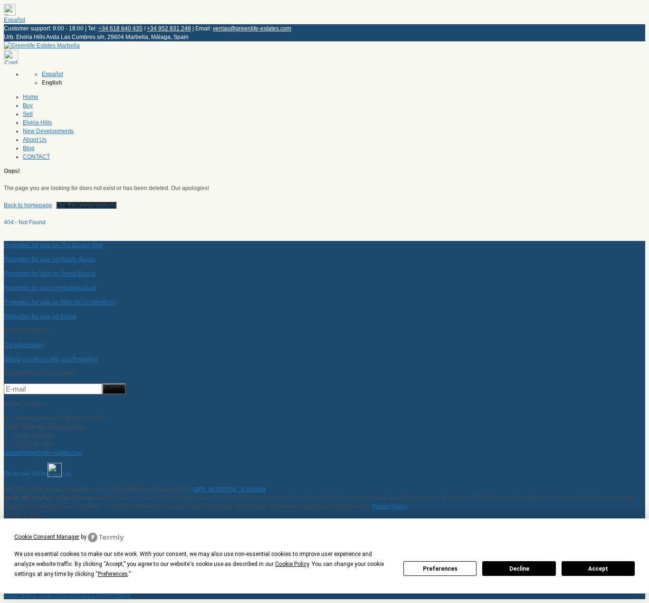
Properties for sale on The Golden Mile (53, 245)
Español (14, 20)
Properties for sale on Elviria (40, 316)
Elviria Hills (37, 122)
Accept (598, 568)
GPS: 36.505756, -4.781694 (229, 489)
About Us (35, 139)
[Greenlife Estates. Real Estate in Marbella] (42, 45)
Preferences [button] (113, 574)
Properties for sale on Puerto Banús (49, 259)
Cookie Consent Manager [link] (46, 537)
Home (30, 97)
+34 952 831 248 (169, 28)
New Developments (48, 131)
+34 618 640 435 (120, 28)
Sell (28, 114)
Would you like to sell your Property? (51, 359)
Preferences (440, 568)
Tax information (23, 345)
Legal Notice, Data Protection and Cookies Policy (67, 595)
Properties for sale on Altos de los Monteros (59, 302)
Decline (519, 568)
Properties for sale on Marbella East (50, 288)
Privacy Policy (390, 506)
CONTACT (36, 156)
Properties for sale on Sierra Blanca (49, 273)
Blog (29, 148)
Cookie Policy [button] (292, 564)
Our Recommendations (86, 205)
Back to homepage (28, 205)
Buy (28, 105)
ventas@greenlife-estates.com (252, 28)
